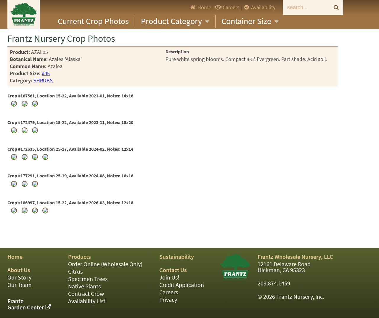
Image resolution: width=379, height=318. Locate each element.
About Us (18, 270)
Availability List (86, 301)
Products (79, 257)
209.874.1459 (274, 284)
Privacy (168, 300)
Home (203, 7)
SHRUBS (43, 80)
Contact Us (173, 270)
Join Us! (169, 278)
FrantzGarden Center (26, 304)
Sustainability (176, 257)
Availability (262, 7)
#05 (46, 73)
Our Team (19, 285)
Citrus (75, 272)
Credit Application (181, 285)
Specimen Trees (87, 279)
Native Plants (84, 286)
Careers (230, 7)
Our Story (19, 278)
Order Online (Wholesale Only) (105, 264)
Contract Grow (86, 294)
